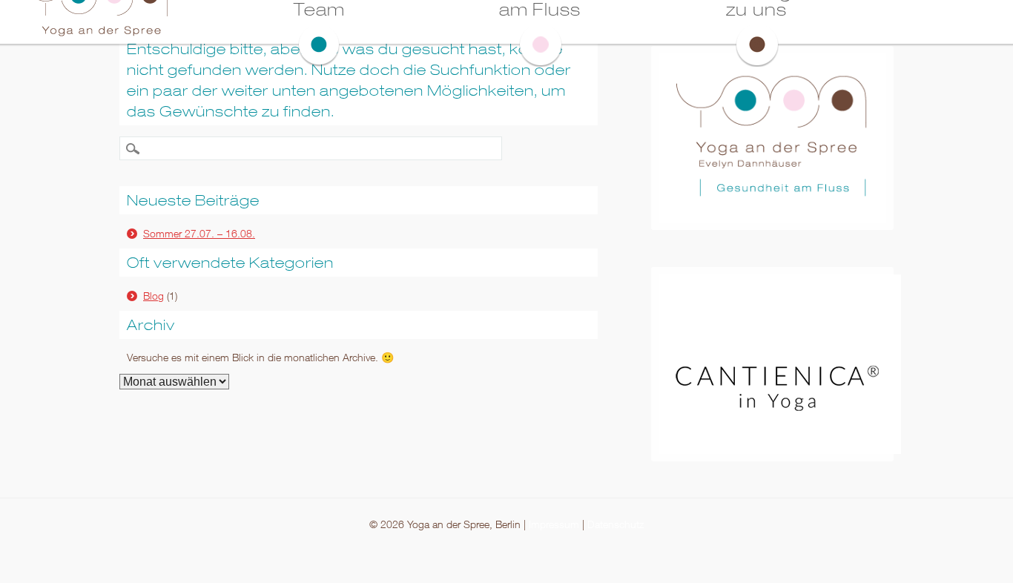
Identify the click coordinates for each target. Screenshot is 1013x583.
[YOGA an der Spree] (98, 35)
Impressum (554, 524)
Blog (153, 295)
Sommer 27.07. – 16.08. (199, 233)
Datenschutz (615, 524)
